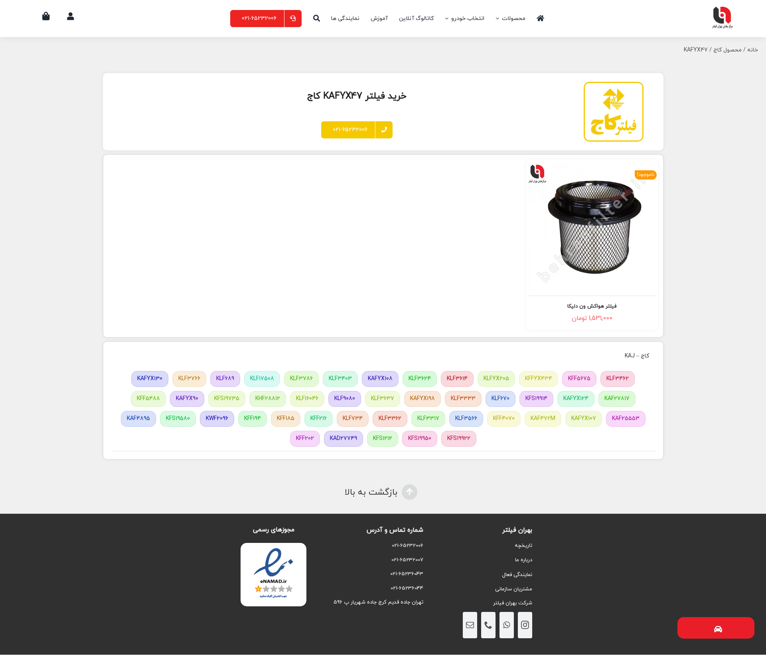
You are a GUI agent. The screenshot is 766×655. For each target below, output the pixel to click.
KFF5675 (579, 379)
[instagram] (525, 625)
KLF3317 (428, 418)
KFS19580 (178, 418)
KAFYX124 (575, 398)
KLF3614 (457, 379)
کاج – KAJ (637, 356)
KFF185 (285, 418)
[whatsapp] (506, 625)
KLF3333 (463, 398)
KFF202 (305, 438)
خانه (752, 50)
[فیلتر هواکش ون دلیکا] (592, 227)
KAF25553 (626, 418)
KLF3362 (390, 418)
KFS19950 (419, 438)
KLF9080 (344, 398)
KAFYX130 (149, 379)
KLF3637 (382, 398)
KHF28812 (267, 398)
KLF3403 (340, 379)
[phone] (488, 625)
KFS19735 (226, 398)
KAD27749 (343, 438)
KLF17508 (262, 379)
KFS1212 (382, 438)
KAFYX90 (187, 398)
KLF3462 (617, 379)
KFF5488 (148, 398)
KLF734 (353, 418)
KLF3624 (420, 379)
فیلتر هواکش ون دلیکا (591, 306)
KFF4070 (504, 418)
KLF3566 (466, 418)
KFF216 (318, 418)
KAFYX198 (422, 398)
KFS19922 (458, 438)
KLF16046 (307, 398)
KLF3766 (189, 379)
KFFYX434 (538, 379)
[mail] (470, 625)
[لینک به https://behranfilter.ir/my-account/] (70, 16)
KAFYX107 (583, 418)
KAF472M (543, 418)
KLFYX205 (496, 379)
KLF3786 (301, 379)
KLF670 (500, 398)
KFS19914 (536, 398)
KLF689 (225, 379)
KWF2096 (217, 418)
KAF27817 (617, 398)
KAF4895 (138, 418)
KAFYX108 (380, 379)
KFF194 (252, 418)
